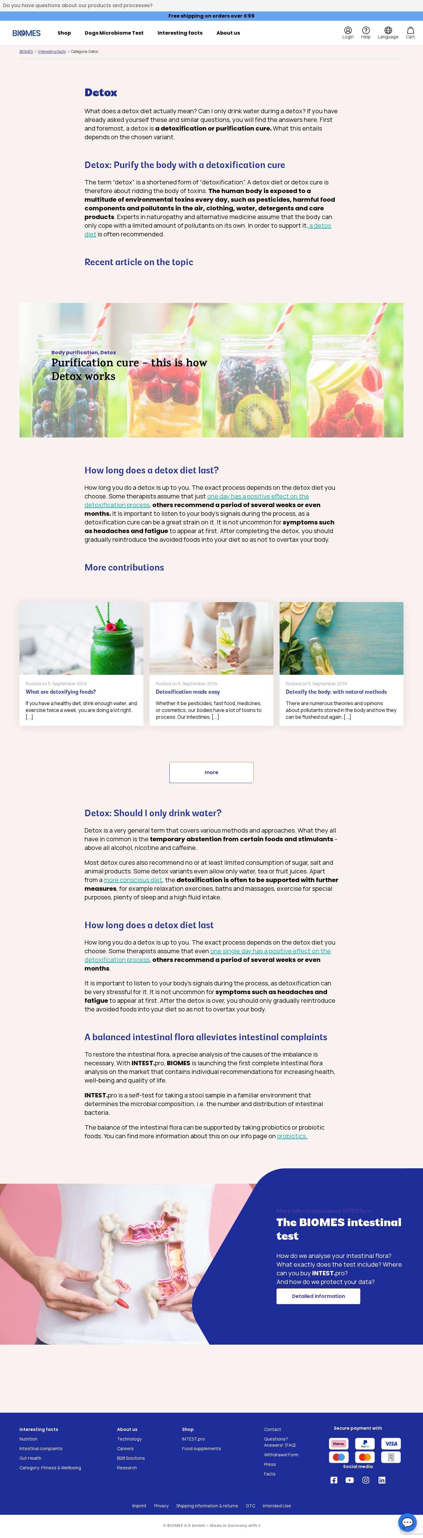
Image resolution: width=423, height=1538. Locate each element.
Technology (129, 1439)
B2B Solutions (131, 1458)
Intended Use (277, 1506)
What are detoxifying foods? (61, 692)
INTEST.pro (193, 1439)
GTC (250, 1506)
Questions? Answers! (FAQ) (280, 1442)
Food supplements (201, 1448)
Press (270, 1464)
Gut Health (30, 1458)
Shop (64, 33)
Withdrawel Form (281, 1455)
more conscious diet (133, 880)
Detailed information (318, 1296)
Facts (270, 1474)
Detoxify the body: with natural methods (336, 692)
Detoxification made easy (188, 692)
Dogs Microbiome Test (114, 33)
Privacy (161, 1506)
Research (127, 1468)
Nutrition (28, 1439)
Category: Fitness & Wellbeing (50, 1468)
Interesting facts (180, 33)
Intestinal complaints (41, 1448)
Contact (272, 1429)
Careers (125, 1448)
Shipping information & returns (207, 1506)
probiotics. (292, 1136)
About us (228, 33)
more (211, 772)
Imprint (139, 1506)
